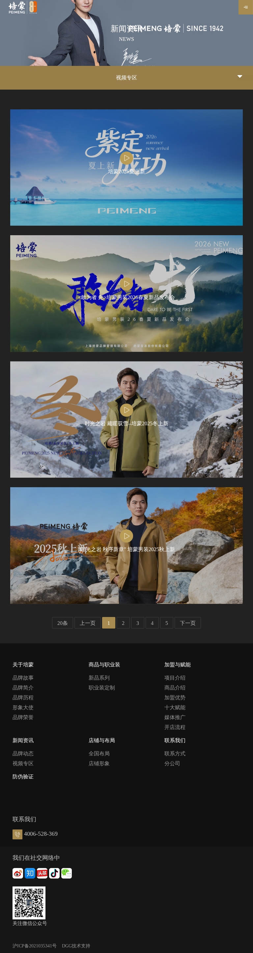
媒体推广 (174, 717)
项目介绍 (174, 678)
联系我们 (174, 740)
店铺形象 (99, 763)
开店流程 (174, 727)
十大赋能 (174, 707)
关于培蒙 (23, 664)
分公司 (172, 763)
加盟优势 (174, 697)
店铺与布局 (102, 740)
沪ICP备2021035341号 (35, 945)
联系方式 (174, 753)
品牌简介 (23, 687)
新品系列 (99, 678)
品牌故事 (23, 678)
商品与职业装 (104, 664)
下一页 (188, 623)
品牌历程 (23, 697)
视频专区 (23, 763)
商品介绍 (174, 687)
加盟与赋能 (177, 664)
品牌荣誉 (23, 717)
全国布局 (99, 753)
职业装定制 (102, 687)
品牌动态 (23, 753)
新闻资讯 (23, 740)
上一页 (88, 623)
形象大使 (23, 707)
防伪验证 (23, 776)
